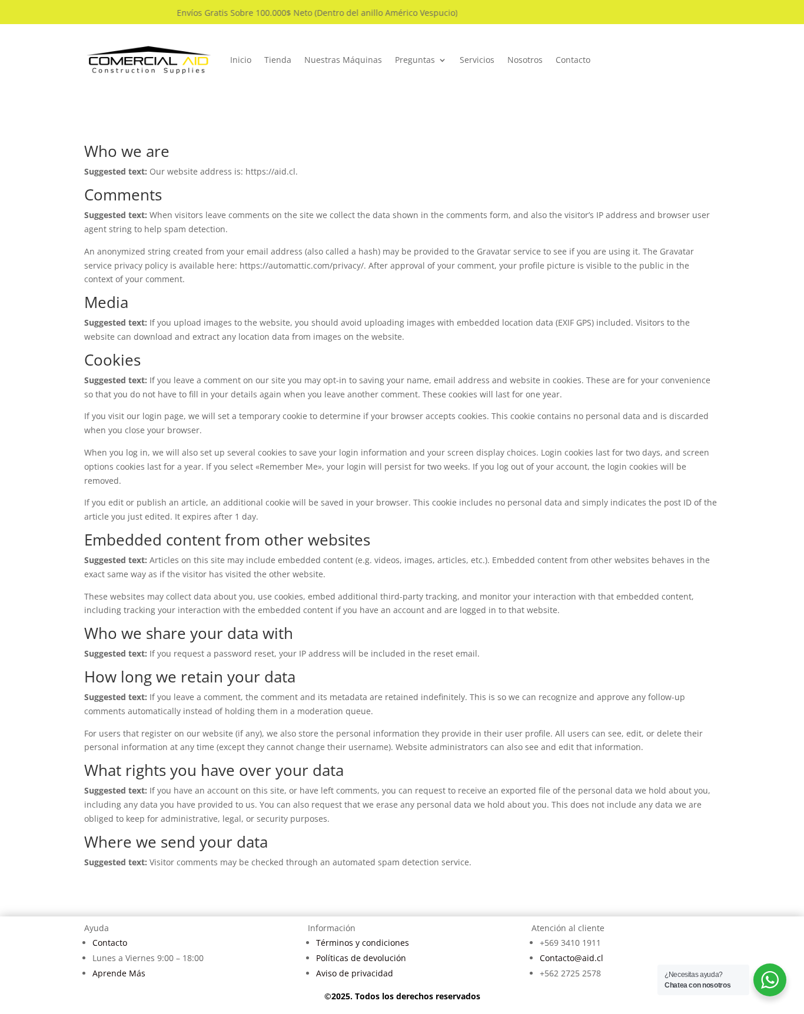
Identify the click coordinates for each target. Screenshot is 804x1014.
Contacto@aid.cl (571, 957)
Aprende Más (118, 973)
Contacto (573, 59)
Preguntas (415, 59)
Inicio (240, 59)
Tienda (277, 59)
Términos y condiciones (362, 942)
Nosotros (525, 59)
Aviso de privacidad (354, 973)
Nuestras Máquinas (343, 59)
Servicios (477, 59)
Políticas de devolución (361, 957)
